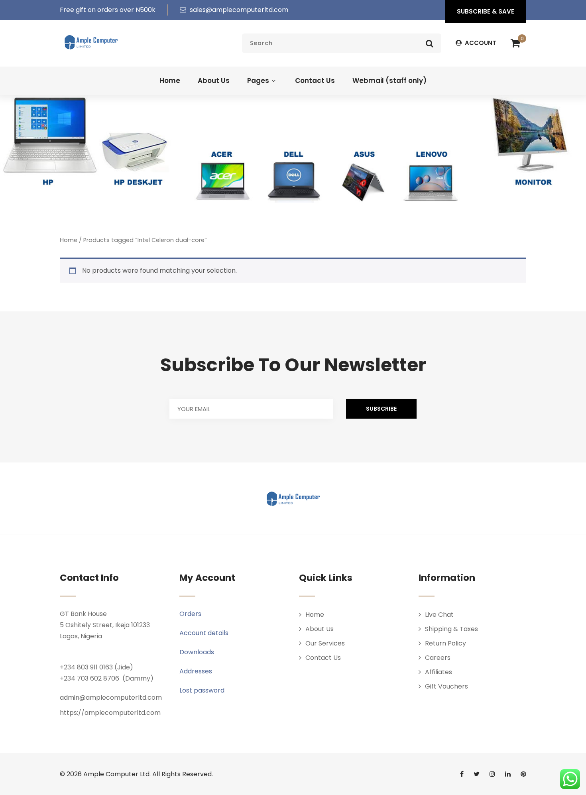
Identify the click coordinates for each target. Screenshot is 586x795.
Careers (437, 657)
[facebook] (462, 774)
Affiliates (438, 672)
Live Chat (439, 614)
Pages (258, 80)
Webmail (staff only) (389, 80)
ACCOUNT (479, 43)
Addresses (195, 671)
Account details (203, 633)
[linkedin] (508, 774)
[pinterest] (523, 774)
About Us (214, 80)
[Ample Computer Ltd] (91, 42)
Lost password (201, 690)
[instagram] (492, 774)
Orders (190, 613)
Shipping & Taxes (451, 629)
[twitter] (477, 774)
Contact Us (315, 80)
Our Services (325, 643)
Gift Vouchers (446, 686)
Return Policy (445, 643)
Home (169, 80)
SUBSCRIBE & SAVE (485, 11)
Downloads (196, 652)
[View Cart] (515, 43)
